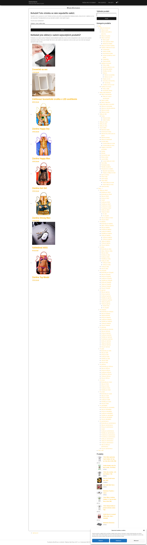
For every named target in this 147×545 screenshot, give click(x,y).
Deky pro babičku (105, 227)
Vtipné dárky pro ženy (108, 184)
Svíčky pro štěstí (105, 210)
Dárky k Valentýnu (105, 102)
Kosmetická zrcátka (108, 53)
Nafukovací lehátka (107, 43)
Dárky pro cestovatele (106, 106)
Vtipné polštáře (106, 61)
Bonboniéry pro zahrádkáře (107, 407)
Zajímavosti (35, 533)
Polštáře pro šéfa (105, 358)
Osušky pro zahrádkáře (107, 413)
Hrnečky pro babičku (106, 229)
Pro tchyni (102, 380)
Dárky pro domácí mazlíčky (108, 45)
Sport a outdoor (105, 174)
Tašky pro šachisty (106, 343)
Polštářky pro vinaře (106, 401)
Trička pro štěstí (105, 212)
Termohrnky (107, 83)
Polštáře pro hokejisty (106, 321)
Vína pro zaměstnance (106, 448)
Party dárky (104, 163)
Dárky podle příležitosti (105, 92)
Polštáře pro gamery (106, 298)
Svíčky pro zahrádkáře (106, 417)
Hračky (103, 116)
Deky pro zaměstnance (107, 425)
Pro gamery (103, 290)
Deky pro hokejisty (105, 313)
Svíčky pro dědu (105, 261)
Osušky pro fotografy (106, 278)
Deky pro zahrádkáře (106, 409)
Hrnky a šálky (106, 65)
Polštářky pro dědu (106, 259)
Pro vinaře (102, 392)
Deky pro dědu (104, 253)
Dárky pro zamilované (106, 139)
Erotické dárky (104, 141)
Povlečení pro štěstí (106, 206)
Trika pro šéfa (104, 360)
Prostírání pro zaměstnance (108, 437)
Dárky (99, 26)
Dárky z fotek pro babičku (107, 225)
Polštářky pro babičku (106, 233)
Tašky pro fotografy (106, 284)
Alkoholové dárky (105, 129)
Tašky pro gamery (105, 302)
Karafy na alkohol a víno (108, 67)
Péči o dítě (100, 450)
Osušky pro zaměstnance (107, 431)
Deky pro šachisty (105, 331)
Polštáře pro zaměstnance (107, 433)
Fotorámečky (106, 49)
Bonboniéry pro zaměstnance (108, 423)
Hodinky (103, 151)
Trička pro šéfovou (105, 376)
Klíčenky (103, 153)
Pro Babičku (103, 221)
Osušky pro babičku (106, 231)
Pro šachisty (103, 327)
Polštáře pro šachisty (106, 337)
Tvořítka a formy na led (108, 84)
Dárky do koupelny (105, 36)
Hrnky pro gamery (105, 294)
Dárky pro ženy (103, 126)
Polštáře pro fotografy (106, 280)
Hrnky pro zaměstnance (107, 427)
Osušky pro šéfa (105, 356)
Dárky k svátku (104, 100)
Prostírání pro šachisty (106, 339)
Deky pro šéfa (104, 352)
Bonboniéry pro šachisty (107, 329)
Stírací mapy (104, 176)
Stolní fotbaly (104, 178)
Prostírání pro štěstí (106, 208)
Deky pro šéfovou (105, 368)
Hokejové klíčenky (105, 315)
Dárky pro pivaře (105, 110)
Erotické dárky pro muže (109, 143)
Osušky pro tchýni (105, 388)
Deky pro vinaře (105, 396)
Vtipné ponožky (105, 186)
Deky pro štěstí (105, 196)
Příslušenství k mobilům (107, 169)
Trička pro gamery (105, 304)
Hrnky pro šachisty (105, 333)
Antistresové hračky (106, 131)
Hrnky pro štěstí (105, 198)
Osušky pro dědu (105, 257)
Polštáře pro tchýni (106, 390)
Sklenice (105, 73)
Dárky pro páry (103, 124)
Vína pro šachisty (105, 347)
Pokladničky (106, 59)
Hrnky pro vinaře (105, 397)
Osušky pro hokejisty (106, 319)
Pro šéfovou (103, 364)
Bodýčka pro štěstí (105, 192)
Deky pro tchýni (105, 384)
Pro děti (111, 2)
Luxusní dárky (104, 159)
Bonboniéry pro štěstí (106, 194)
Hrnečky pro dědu (105, 255)
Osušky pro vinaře (105, 399)
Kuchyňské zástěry (107, 69)
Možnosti (136, 540)
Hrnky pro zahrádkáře (106, 411)
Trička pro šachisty (106, 345)
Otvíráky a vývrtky (107, 71)
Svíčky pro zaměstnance (107, 439)
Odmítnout (118, 540)
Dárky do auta (104, 30)
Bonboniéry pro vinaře (106, 394)
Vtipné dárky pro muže (108, 182)
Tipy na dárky (103, 127)
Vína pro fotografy (105, 288)
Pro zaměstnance (104, 421)
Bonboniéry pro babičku (107, 223)
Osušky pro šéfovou (106, 372)
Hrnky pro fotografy (106, 276)
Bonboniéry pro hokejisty (107, 311)
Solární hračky (106, 120)
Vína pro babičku (105, 245)
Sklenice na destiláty (109, 75)
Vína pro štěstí (104, 219)
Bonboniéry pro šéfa (106, 350)
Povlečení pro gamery (106, 300)
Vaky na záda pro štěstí (107, 218)
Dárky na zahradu (105, 38)
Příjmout (101, 540)
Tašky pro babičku (105, 241)
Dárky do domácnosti (105, 28)
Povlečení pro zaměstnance (108, 435)
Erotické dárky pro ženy (108, 145)
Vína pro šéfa (104, 362)
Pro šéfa (102, 349)
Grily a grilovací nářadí (108, 41)
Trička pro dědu (105, 266)
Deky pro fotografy (105, 274)
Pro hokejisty (103, 309)
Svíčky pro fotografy (106, 282)
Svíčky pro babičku (105, 235)
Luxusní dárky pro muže (109, 161)
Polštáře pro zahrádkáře (107, 415)
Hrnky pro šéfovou (105, 370)
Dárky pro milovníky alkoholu (108, 108)
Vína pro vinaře (105, 403)
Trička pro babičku (105, 243)
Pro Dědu (102, 247)
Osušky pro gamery (106, 296)
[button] (144, 530)
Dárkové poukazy (105, 137)
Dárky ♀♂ (100, 188)
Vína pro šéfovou (105, 378)
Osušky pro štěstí (105, 202)
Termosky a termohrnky (109, 81)
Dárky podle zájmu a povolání (107, 104)
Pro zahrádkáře (103, 405)
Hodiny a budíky (106, 51)
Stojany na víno (106, 79)
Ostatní (103, 200)
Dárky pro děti (103, 114)
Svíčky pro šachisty (106, 341)
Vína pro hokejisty (105, 325)
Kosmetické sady (105, 155)
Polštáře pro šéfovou (106, 374)
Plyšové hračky (106, 118)
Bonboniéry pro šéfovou (107, 366)
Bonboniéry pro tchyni (106, 382)
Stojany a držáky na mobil (109, 172)
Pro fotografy (103, 270)
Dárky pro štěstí (104, 190)
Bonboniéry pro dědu (106, 249)
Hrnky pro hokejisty (106, 317)
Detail (37, 72)
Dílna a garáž (106, 40)
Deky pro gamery (105, 292)
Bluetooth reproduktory (108, 171)
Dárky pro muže (103, 122)
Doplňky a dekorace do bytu (108, 47)
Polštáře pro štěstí (105, 204)
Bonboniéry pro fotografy (107, 272)
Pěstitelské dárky (105, 165)
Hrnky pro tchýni (105, 386)
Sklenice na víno (108, 77)
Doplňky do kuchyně (106, 63)
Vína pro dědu (104, 268)
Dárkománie (33, 2)
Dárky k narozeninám (106, 94)
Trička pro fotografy (89, 2)
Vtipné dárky (104, 180)
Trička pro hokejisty (106, 323)
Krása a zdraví (104, 157)
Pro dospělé (102, 2)
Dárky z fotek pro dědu (106, 251)
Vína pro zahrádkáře (106, 419)
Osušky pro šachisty (106, 335)
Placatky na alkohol (106, 167)
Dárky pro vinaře (105, 112)
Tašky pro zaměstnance (107, 440)
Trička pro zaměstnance (107, 442)
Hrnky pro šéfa (104, 354)
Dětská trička (106, 305)
